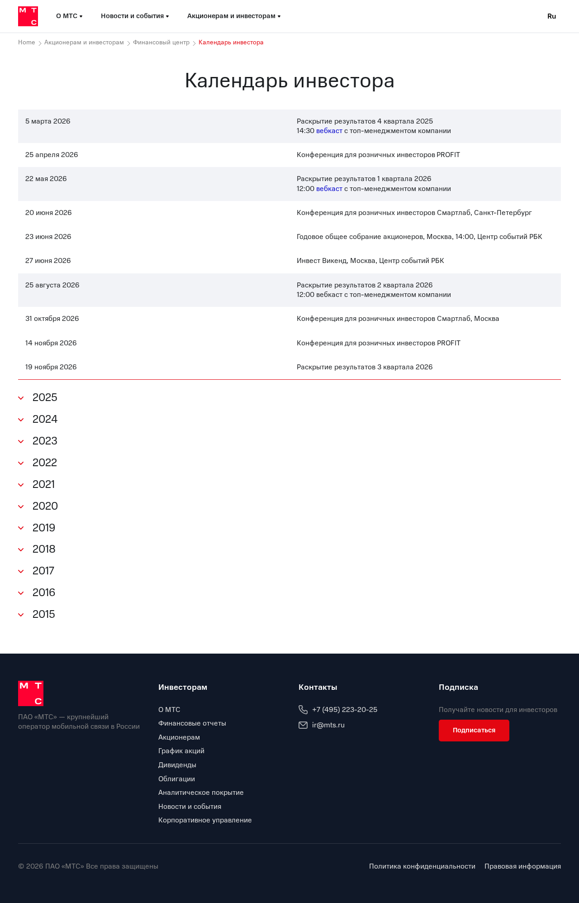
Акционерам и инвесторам (84, 42)
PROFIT (448, 155)
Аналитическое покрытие (201, 793)
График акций (181, 751)
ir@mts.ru (328, 725)
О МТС (169, 710)
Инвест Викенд (321, 261)
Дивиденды (177, 765)
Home (26, 42)
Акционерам (179, 737)
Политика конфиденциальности (422, 866)
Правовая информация (522, 866)
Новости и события (189, 807)
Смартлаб (453, 319)
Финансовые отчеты (192, 723)
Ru (551, 16)
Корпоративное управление (205, 820)
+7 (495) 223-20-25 (344, 709)
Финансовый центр (161, 42)
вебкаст (329, 295)
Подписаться (474, 730)
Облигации (176, 779)
